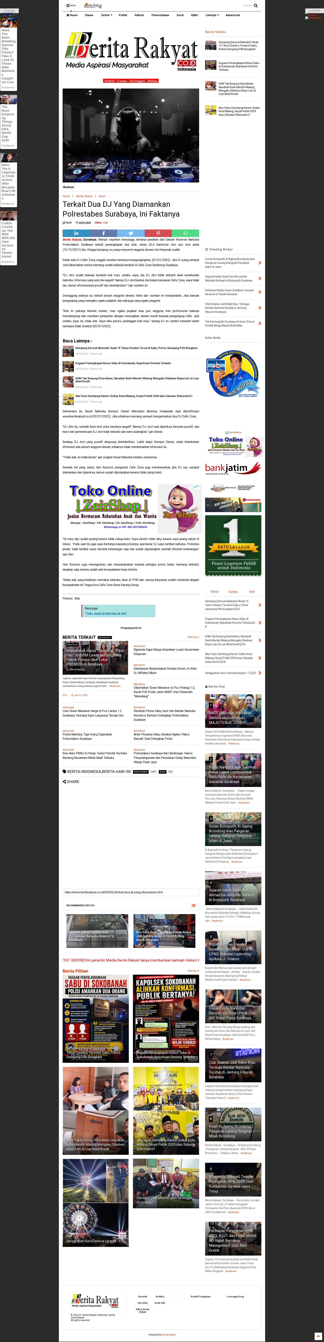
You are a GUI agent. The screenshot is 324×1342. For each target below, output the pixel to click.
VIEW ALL (192, 971)
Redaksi (160, 1296)
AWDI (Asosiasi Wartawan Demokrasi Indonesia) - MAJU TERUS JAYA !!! (230, 718)
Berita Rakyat (169, 1334)
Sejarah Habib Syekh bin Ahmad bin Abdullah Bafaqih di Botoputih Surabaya (232, 895)
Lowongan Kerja (235, 1296)
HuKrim (139, 15)
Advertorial (233, 15)
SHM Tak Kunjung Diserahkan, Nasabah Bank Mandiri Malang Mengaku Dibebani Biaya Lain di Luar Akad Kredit (137, 380)
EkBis (194, 15)
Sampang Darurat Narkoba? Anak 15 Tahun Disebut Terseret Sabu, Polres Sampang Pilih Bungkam (136, 348)
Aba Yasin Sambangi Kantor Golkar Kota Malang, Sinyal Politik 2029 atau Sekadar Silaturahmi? (134, 396)
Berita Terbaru (215, 32)
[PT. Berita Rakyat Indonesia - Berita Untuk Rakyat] (93, 7)
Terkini (105, 15)
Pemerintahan (160, 15)
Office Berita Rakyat (142, 1310)
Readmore (115, 686)
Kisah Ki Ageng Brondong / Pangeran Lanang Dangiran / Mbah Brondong (231, 1131)
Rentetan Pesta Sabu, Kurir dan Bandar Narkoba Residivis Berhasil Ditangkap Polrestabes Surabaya (164, 715)
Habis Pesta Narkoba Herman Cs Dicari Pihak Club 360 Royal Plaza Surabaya (232, 1013)
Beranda (142, 1296)
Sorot (180, 15)
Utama (89, 15)
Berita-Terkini (84, 196)
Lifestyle (211, 15)
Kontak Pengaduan (201, 1296)
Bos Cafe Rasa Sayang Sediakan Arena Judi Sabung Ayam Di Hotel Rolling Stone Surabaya (163, 936)
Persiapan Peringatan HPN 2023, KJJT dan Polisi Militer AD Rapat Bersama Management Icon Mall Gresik (233, 1241)
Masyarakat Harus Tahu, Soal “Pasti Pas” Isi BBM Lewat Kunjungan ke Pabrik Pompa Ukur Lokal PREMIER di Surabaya (95, 657)
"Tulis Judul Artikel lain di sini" (106, 613)
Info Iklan (143, 1303)
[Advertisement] (131, 810)
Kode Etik (160, 1303)
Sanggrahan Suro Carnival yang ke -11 (94, 1241)
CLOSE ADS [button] (9, 11)
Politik (123, 15)
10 (212, 1223)
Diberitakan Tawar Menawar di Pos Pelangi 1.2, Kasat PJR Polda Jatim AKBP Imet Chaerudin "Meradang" (164, 692)
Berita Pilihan (75, 971)
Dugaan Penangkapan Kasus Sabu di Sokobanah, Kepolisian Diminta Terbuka (123, 363)
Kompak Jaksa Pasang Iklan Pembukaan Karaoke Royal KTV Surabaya (91, 936)
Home (73, 15)
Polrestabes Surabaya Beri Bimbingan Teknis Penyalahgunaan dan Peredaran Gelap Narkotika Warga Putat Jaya (165, 758)
